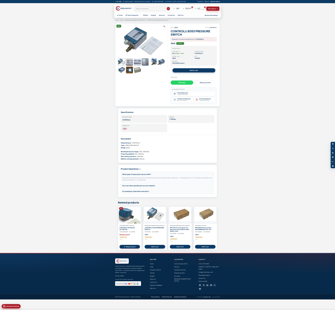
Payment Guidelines (156, 285)
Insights (153, 15)
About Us (162, 15)
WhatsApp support (204, 275)
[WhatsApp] (333, 157)
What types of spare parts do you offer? (136, 174)
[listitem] (200, 285)
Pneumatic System (180, 270)
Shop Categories (133, 15)
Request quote (131, 246)
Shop (121, 20)
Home (121, 15)
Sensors (176, 267)
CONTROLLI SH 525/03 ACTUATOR (127, 228)
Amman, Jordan (129, 1)
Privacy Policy (155, 297)
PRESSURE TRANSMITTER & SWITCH (135, 20)
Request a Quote (215, 1)
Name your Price (205, 82)
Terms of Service (167, 297)
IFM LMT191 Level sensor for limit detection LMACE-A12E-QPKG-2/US (179, 229)
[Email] (333, 166)
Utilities (145, 15)
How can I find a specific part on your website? (138, 186)
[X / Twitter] (333, 148)
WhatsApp (181, 82)
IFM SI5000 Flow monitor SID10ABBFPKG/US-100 (203, 228)
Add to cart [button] (155, 246)
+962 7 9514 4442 (158, 1)
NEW (124, 128)
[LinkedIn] (333, 153)
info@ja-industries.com (205, 272)
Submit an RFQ (202, 281)
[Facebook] (333, 144)
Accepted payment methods (124, 279)
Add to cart (194, 70)
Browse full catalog (212, 15)
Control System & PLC (181, 264)
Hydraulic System (179, 273)
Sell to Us (206, 1)
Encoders (177, 276)
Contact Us (200, 1)
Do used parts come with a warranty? (135, 191)
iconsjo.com (207, 297)
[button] (164, 26)
